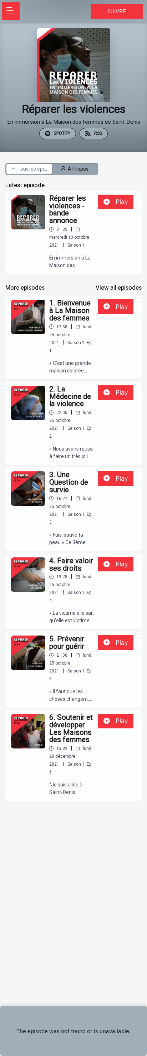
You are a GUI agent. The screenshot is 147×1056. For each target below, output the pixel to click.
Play (122, 201)
